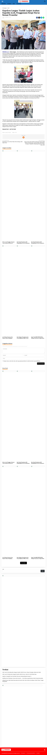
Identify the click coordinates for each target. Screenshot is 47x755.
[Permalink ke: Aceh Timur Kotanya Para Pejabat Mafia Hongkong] (9, 290)
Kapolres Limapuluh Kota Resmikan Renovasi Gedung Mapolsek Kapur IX (16, 676)
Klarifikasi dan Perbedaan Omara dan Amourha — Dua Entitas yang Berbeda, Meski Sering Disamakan (22, 678)
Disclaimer (23, 753)
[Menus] (2, 1)
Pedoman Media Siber (31, 753)
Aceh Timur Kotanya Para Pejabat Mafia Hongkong (7, 338)
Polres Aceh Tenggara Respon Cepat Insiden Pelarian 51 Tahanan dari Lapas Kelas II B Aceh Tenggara (8, 242)
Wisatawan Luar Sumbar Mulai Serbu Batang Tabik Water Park (12, 141)
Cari (3, 569)
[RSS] (23, 137)
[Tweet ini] (39, 18)
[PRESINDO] (23, 1)
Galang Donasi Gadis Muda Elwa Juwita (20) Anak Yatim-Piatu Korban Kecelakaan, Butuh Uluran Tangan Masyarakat (23, 681)
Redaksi (38, 753)
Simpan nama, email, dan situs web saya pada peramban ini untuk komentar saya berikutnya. (21, 361)
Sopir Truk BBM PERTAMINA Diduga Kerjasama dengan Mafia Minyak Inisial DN (37, 338)
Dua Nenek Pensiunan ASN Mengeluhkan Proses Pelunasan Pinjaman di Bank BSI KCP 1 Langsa (23, 242)
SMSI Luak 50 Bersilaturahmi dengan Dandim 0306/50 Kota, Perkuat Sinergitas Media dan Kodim (21, 672)
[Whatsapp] (43, 18)
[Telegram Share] (41, 18)
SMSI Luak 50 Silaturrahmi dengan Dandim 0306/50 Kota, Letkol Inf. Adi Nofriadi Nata (19, 674)
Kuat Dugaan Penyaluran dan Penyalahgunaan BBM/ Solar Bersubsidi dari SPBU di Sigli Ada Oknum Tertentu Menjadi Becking (23, 338)
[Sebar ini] (37, 18)
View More (23, 563)
